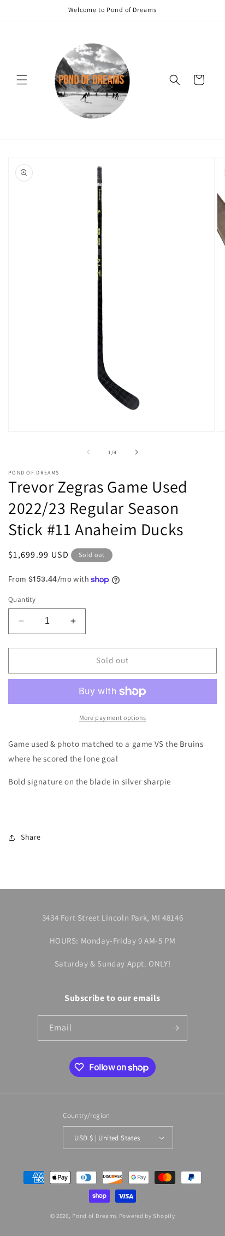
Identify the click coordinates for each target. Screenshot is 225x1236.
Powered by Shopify (147, 1216)
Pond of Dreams (94, 1216)
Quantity (21, 599)
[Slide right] (137, 452)
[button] (22, 80)
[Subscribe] (175, 1028)
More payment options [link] (112, 717)
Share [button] (31, 837)
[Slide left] (88, 452)
